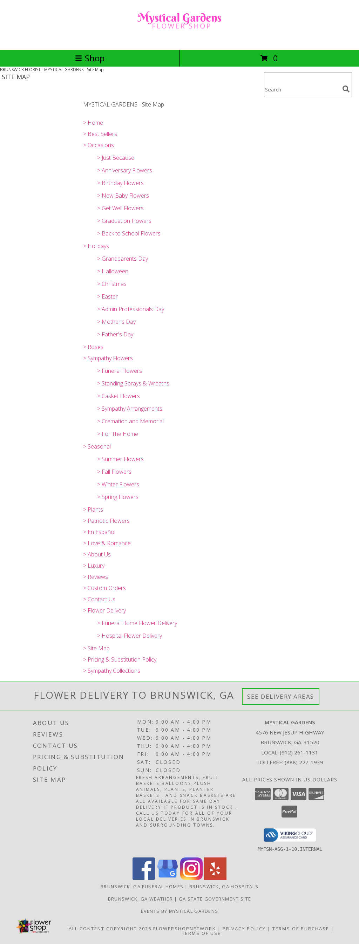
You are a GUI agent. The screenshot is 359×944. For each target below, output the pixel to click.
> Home (93, 122)
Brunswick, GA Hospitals (223, 886)
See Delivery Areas (280, 696)
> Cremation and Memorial (130, 421)
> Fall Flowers (114, 472)
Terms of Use (201, 933)
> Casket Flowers (118, 396)
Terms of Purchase (300, 928)
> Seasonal (97, 446)
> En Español (99, 532)
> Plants (93, 509)
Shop (94, 58)
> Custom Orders (104, 588)
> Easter (107, 296)
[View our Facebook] (144, 878)
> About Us (97, 554)
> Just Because (115, 158)
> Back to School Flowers (129, 233)
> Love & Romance (107, 543)
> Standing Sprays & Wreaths (133, 383)
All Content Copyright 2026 (110, 928)
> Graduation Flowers (124, 221)
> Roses (93, 347)
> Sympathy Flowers (108, 358)
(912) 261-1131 (299, 752)
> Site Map (96, 648)
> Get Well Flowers (120, 208)
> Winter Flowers (118, 484)
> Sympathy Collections (111, 671)
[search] (346, 89)
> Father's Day (115, 334)
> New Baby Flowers (123, 195)
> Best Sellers (100, 134)
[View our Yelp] (215, 878)
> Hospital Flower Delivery (129, 635)
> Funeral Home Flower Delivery (137, 623)
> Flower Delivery (104, 610)
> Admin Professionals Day (130, 309)
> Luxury (93, 565)
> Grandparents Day (122, 258)
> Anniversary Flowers (124, 170)
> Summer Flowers (120, 459)
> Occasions (98, 145)
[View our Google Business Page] (167, 878)
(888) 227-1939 (304, 762)
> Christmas (112, 284)
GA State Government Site (215, 899)
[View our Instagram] (191, 878)
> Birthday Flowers (120, 183)
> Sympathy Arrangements (129, 408)
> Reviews (95, 577)
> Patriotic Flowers (106, 521)
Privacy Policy (244, 928)
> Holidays (96, 246)
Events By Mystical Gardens (179, 911)
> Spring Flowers (117, 497)
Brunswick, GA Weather (140, 899)
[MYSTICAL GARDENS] (179, 39)
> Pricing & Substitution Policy (119, 659)
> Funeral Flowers (119, 371)
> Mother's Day (116, 322)
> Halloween (112, 271)
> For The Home (117, 434)
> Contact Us (99, 599)
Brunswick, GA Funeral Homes (142, 886)
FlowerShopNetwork (184, 928)
